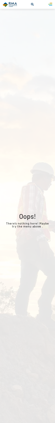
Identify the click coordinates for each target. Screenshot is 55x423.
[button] (32, 4)
